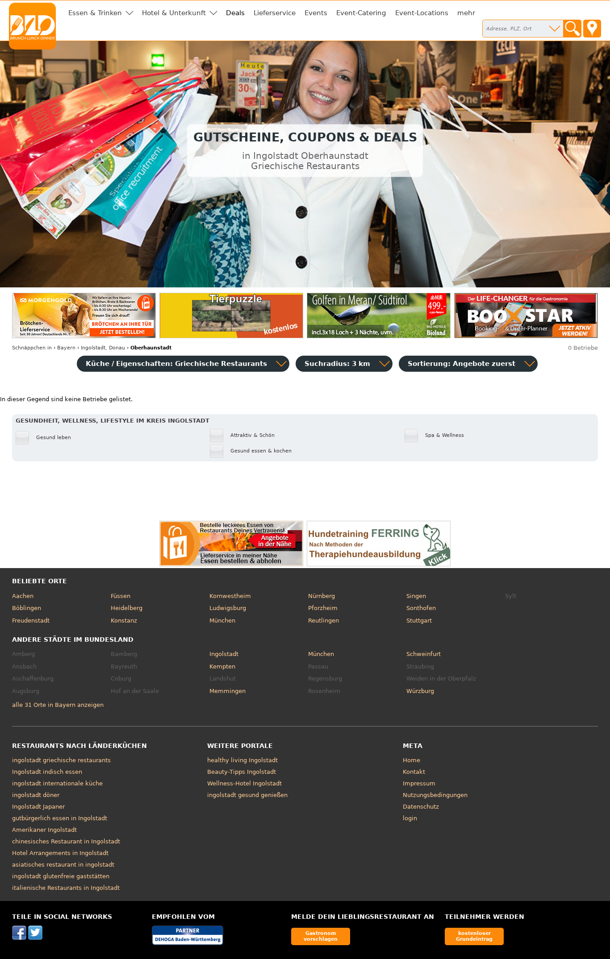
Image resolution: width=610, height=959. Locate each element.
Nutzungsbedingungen (435, 795)
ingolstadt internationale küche (57, 783)
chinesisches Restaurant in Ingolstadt (66, 841)
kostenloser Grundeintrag (474, 936)
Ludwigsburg (227, 608)
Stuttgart (419, 620)
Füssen (120, 596)
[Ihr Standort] (592, 28)
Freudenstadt (31, 620)
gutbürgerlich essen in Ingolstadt (59, 818)
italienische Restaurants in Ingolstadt (66, 887)
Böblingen (26, 608)
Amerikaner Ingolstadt (44, 829)
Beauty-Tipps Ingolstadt (241, 771)
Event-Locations (421, 13)
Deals (235, 13)
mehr (466, 13)
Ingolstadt (223, 654)
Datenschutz (421, 806)
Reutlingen (323, 620)
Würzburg (420, 691)
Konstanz (124, 620)
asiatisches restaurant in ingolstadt (63, 864)
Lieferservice (275, 13)
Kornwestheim (230, 596)
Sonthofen (421, 608)
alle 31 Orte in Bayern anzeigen (58, 705)
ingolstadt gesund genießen (247, 795)
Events (316, 13)
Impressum (419, 783)
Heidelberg (126, 608)
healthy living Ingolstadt (242, 760)
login (410, 818)
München (222, 620)
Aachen (22, 596)
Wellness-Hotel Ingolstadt (244, 783)
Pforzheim (323, 608)
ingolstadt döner (35, 795)
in (32, 348)
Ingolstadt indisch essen (47, 771)
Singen (416, 596)
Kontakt (414, 771)
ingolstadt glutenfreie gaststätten (60, 876)
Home (411, 760)
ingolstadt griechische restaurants (61, 760)
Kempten (222, 666)
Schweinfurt (423, 654)
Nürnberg (321, 596)
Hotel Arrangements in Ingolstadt (60, 853)
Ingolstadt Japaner (38, 806)
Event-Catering (361, 13)
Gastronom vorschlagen (321, 936)
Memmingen (227, 691)
